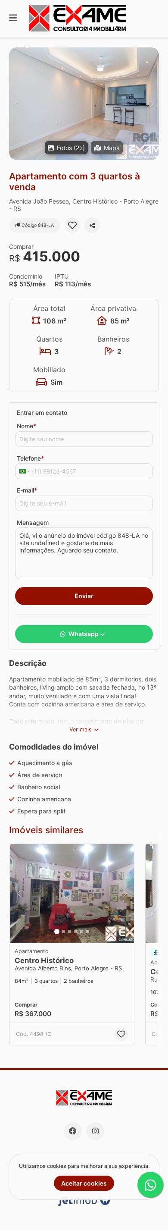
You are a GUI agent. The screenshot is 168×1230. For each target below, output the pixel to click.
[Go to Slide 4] (75, 931)
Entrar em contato (42, 412)
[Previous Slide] (16, 103)
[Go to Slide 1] (56, 931)
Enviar (84, 595)
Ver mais (80, 729)
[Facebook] (73, 1131)
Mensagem (33, 522)
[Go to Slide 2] (63, 931)
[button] (84, 103)
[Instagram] (95, 1131)
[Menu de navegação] (13, 18)
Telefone (30, 458)
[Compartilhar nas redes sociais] (92, 225)
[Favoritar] (72, 225)
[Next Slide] (152, 103)
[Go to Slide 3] (69, 931)
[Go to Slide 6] (87, 931)
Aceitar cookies (84, 1183)
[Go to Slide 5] (81, 931)
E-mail (27, 490)
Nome (26, 426)
